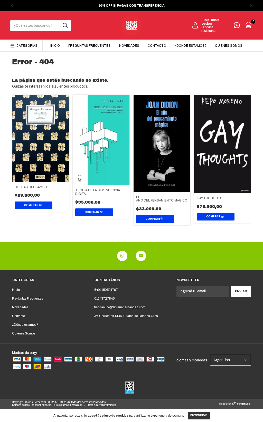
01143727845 (104, 298)
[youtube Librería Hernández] (141, 256)
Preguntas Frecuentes (89, 45)
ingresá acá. (76, 405)
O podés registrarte (208, 29)
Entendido (198, 415)
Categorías (26, 45)
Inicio (55, 45)
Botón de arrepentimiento (101, 405)
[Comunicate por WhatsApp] (236, 26)
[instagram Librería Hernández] (122, 256)
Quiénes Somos (228, 45)
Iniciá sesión (210, 21)
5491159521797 (106, 290)
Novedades (129, 45)
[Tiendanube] (235, 404)
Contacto (157, 45)
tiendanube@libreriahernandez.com (119, 307)
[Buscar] (65, 25)
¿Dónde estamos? (190, 45)
